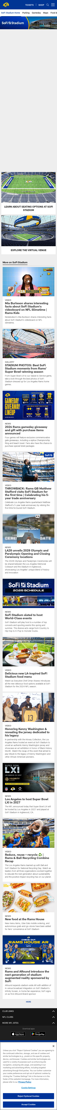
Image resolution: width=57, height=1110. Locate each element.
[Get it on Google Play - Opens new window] (38, 1035)
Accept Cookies (28, 1104)
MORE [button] (28, 1002)
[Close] (53, 1046)
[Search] (47, 5)
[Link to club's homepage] (5, 3)
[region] (28, 1076)
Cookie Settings (28, 1087)
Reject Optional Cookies (28, 1096)
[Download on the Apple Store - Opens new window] (17, 1034)
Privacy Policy (24, 1082)
